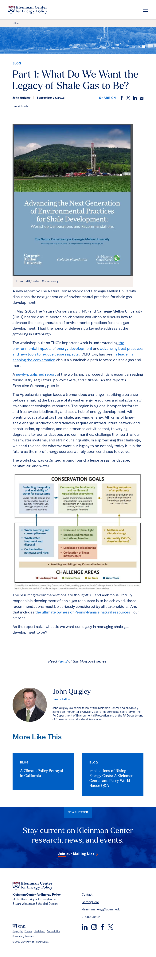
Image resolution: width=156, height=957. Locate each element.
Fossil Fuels (20, 106)
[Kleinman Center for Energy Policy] (27, 10)
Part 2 (63, 661)
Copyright (18, 931)
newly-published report (36, 375)
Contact (87, 894)
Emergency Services (23, 937)
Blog (16, 23)
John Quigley (72, 692)
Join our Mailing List (76, 854)
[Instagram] (94, 927)
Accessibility (53, 931)
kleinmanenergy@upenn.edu (101, 909)
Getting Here (90, 902)
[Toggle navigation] (145, 10)
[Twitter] (110, 927)
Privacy (28, 931)
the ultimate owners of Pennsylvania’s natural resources (82, 612)
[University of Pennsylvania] (19, 926)
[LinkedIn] (85, 927)
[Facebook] (102, 927)
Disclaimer (39, 931)
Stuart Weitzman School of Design (35, 903)
